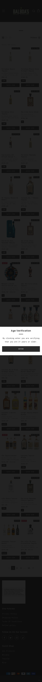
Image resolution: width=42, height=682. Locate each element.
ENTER (21, 349)
